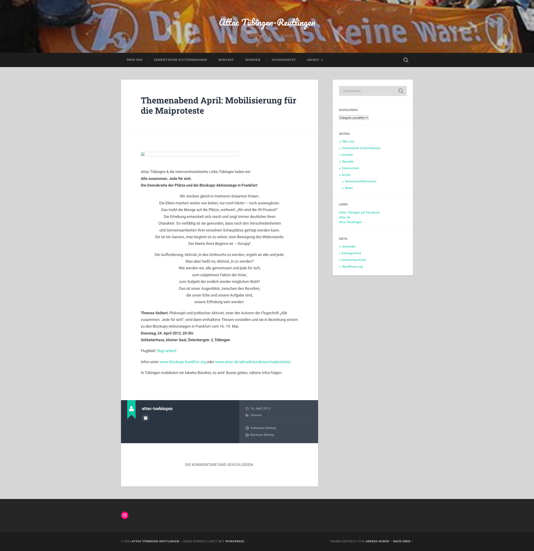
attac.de (344, 217)
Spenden (253, 60)
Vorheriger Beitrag (263, 428)
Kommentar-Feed (354, 260)
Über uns (135, 60)
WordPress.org (352, 267)
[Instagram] (124, 515)
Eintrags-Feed (351, 253)
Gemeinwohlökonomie (361, 181)
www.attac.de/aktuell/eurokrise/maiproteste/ (253, 362)
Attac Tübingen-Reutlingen (267, 22)
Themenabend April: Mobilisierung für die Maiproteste (218, 105)
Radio (349, 188)
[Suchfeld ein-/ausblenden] (406, 60)
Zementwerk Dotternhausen (180, 60)
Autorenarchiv (145, 418)
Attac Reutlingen (350, 222)
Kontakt (226, 60)
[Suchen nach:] (373, 91)
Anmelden (349, 246)
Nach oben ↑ (403, 541)
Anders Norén (377, 541)
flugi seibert (166, 351)
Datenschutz (284, 60)
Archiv (313, 60)
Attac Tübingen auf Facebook (359, 212)
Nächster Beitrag (262, 435)
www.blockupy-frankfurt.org (183, 362)
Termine (256, 415)
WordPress (234, 541)
